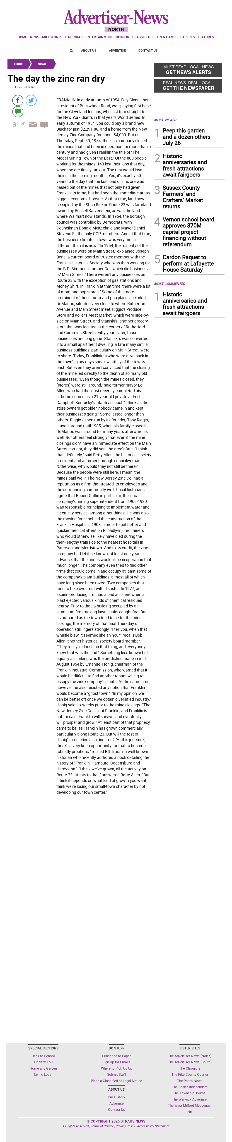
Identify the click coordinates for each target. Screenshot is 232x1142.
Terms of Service (102, 1126)
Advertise (117, 50)
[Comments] (17, 111)
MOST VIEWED (165, 119)
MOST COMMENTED (169, 283)
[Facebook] (17, 100)
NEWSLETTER (188, 5)
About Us (88, 50)
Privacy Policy (125, 1126)
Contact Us (148, 50)
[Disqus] (79, 858)
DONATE (213, 5)
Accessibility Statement (153, 1126)
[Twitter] (31, 100)
